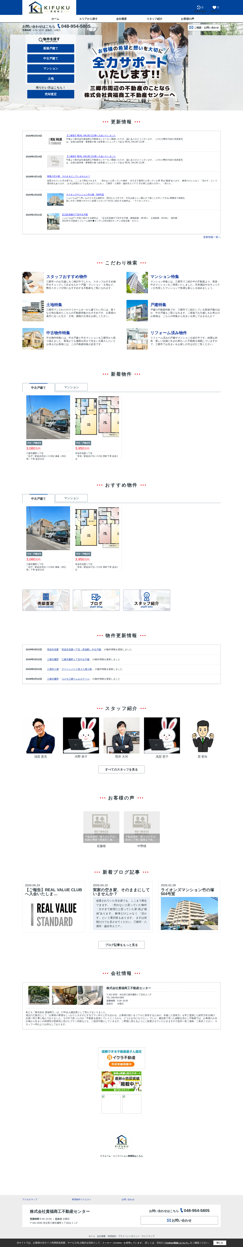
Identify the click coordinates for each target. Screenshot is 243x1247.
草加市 (50, 649)
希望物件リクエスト (81, 1199)
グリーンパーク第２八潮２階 (77, 669)
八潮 (56, 669)
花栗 (56, 649)
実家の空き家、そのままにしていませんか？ (68, 176)
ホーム (55, 18)
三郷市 (50, 659)
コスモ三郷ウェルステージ (75, 679)
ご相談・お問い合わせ (206, 27)
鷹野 (56, 659)
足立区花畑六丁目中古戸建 (75, 214)
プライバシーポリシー (129, 1236)
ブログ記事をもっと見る (121, 945)
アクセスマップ (29, 1199)
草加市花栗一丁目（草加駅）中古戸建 (81, 649)
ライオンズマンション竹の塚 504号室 (85, 194)
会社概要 (121, 18)
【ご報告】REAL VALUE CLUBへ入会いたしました (91, 135)
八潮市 (50, 669)
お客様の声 (187, 18)
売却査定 (51, 94)
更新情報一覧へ (212, 237)
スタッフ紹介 (154, 18)
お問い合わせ (128, 1199)
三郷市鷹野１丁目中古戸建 (75, 659)
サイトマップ (148, 1236)
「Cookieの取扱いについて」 (176, 1243)
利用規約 (112, 1236)
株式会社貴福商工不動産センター (128, 988)
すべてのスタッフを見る (121, 769)
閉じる (220, 1243)
